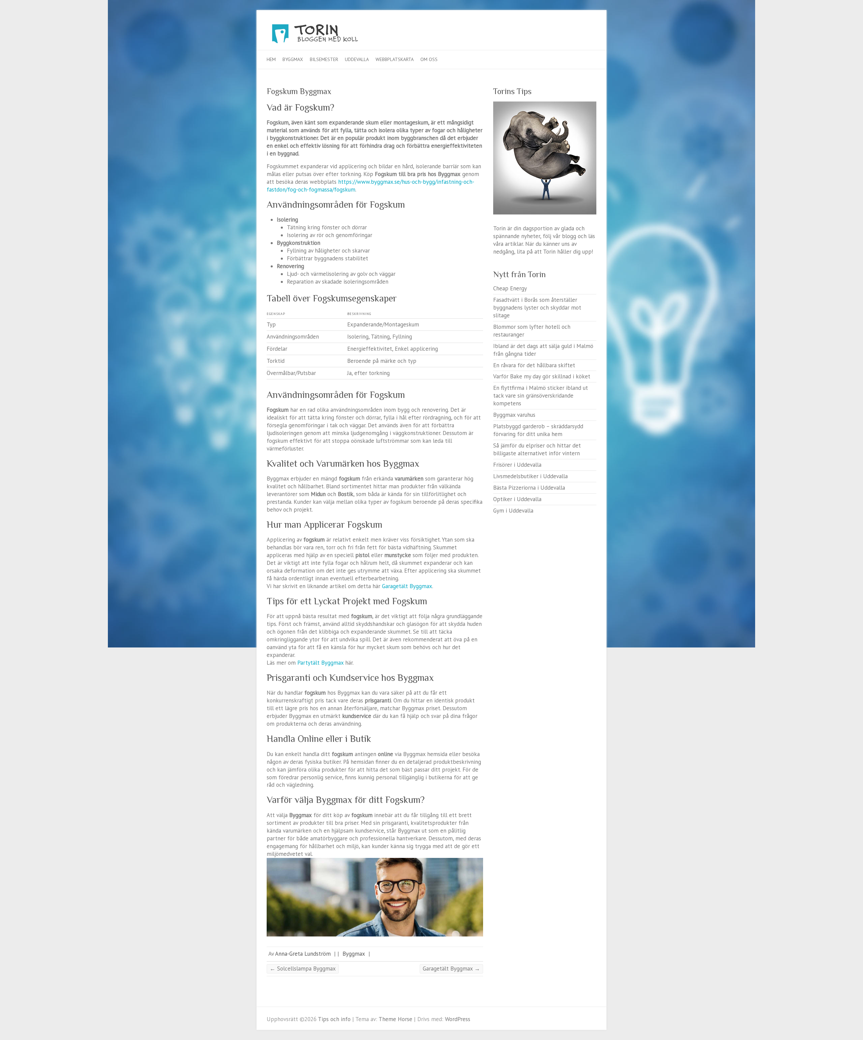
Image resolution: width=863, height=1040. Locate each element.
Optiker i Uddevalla (517, 499)
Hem (271, 59)
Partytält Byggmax (320, 662)
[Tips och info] (327, 35)
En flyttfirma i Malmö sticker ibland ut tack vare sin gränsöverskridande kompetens (540, 395)
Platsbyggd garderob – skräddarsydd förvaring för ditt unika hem (538, 430)
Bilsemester (324, 59)
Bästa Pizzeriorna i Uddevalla (529, 487)
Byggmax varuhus (514, 414)
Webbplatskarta (395, 59)
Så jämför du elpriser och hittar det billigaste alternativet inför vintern (537, 449)
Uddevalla (357, 59)
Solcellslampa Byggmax (303, 968)
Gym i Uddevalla (513, 510)
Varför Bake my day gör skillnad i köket (541, 376)
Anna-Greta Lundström (303, 953)
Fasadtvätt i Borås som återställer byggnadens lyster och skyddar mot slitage (537, 307)
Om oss (429, 59)
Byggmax (292, 59)
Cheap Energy (510, 288)
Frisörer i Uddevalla (517, 464)
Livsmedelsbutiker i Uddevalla (530, 476)
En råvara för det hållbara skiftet (534, 365)
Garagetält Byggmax (407, 586)
